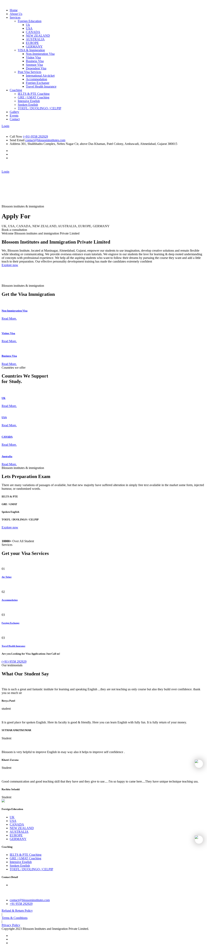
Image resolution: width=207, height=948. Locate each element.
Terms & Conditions (14, 918)
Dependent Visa (36, 68)
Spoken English (28, 104)
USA (29, 28)
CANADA (33, 32)
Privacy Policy (11, 925)
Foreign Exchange (37, 83)
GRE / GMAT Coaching (33, 97)
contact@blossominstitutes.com (45, 140)
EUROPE (32, 43)
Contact (15, 119)
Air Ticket (7, 577)
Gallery (14, 112)
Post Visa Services (29, 72)
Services (15, 17)
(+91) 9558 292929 (35, 136)
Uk (28, 24)
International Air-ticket (40, 75)
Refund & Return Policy (17, 910)
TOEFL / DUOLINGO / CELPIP (39, 108)
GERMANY (34, 46)
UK (3, 398)
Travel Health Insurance (41, 86)
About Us (16, 14)
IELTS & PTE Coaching (34, 93)
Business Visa (35, 61)
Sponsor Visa (34, 64)
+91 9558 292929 (21, 903)
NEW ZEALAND (38, 35)
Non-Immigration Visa (40, 53)
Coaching (16, 90)
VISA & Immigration (31, 50)
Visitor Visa (33, 57)
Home (14, 10)
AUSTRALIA (35, 39)
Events (14, 115)
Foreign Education (29, 21)
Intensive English (29, 101)
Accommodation (36, 79)
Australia (7, 456)
